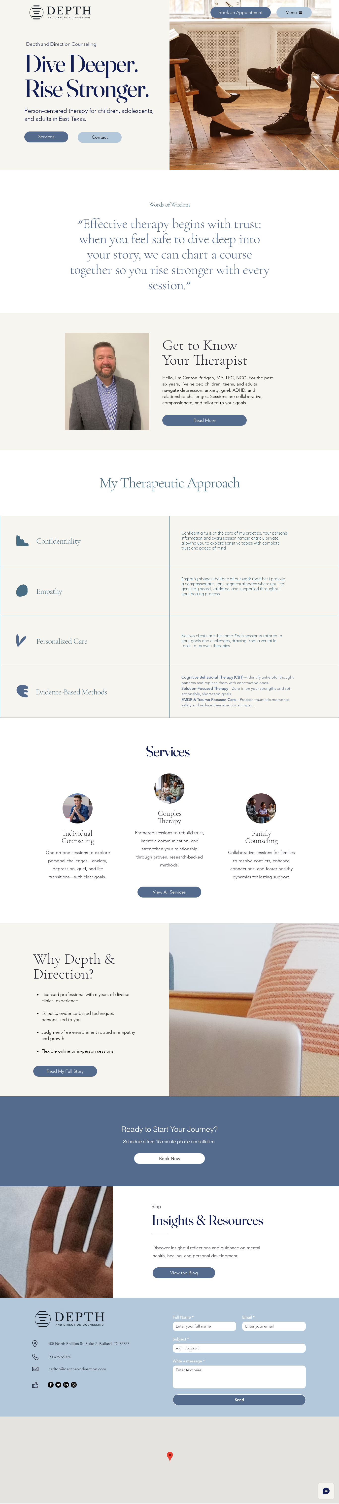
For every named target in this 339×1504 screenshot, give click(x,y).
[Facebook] (51, 1385)
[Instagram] (74, 1385)
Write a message (189, 1361)
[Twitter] (58, 1385)
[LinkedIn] (66, 1385)
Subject (181, 1339)
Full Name (183, 1317)
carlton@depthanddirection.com (77, 1369)
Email (248, 1317)
